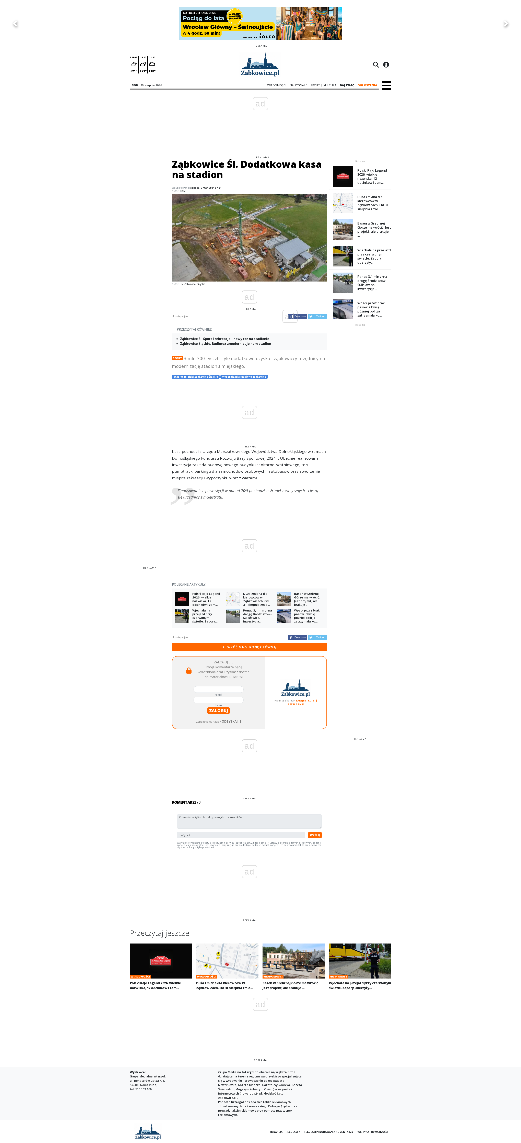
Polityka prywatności (372, 1132)
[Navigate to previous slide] (15, 24)
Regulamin (293, 1132)
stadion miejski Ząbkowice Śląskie (196, 376)
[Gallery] (260, 23)
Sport (177, 358)
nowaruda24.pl (251, 1093)
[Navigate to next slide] (506, 24)
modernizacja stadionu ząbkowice (244, 376)
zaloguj (218, 710)
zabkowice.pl (227, 1098)
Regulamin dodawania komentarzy (328, 1132)
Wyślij (315, 835)
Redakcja (276, 1132)
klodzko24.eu (273, 1093)
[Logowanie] (386, 64)
